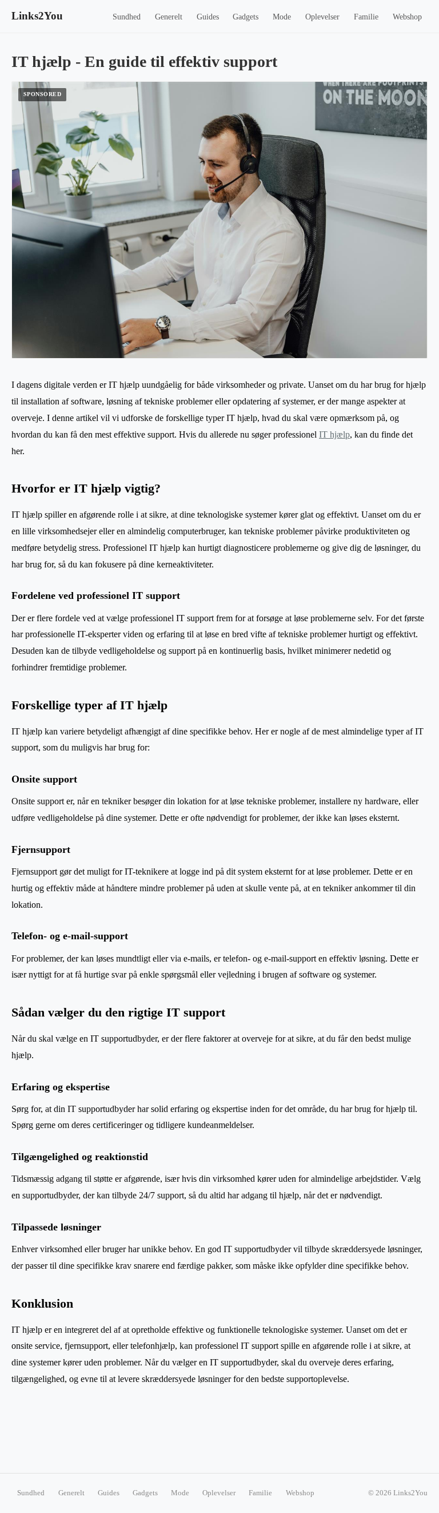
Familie (366, 17)
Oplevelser (322, 17)
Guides (208, 17)
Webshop (407, 17)
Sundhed (127, 17)
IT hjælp (334, 434)
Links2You (37, 16)
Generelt (168, 17)
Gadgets (245, 17)
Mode (282, 17)
